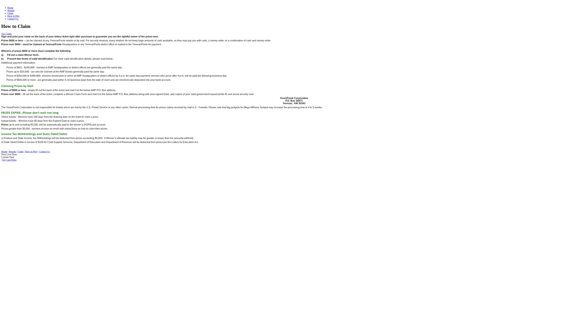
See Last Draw (9, 160)
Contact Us (12, 18)
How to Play (13, 16)
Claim (10, 13)
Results (10, 10)
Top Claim (6, 33)
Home (10, 7)
